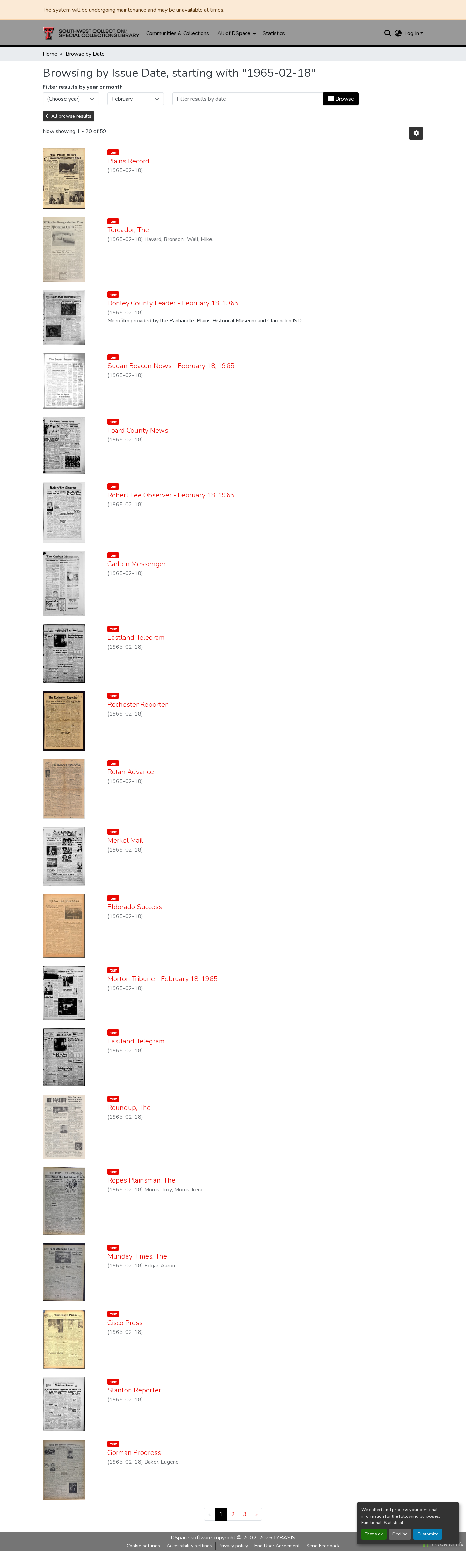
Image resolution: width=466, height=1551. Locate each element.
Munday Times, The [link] (137, 1256)
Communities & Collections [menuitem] (177, 33)
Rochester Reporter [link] (137, 704)
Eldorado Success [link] (134, 907)
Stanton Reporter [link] (134, 1390)
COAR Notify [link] (447, 1544)
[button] (91, 33)
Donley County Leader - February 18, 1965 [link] (172, 303)
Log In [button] (412, 33)
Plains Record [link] (128, 161)
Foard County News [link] (137, 430)
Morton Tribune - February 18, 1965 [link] (162, 978)
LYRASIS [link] (284, 1537)
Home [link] (50, 54)
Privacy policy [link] (233, 1545)
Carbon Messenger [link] (136, 564)
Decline (399, 1534)
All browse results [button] (70, 116)
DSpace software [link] (191, 1537)
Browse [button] (344, 99)
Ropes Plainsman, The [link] (141, 1180)
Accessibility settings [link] (189, 1545)
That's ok (374, 1534)
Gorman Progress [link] (134, 1452)
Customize (427, 1534)
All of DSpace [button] (233, 33)
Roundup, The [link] (129, 1107)
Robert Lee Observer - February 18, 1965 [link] (170, 495)
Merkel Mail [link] (125, 840)
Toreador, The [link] (128, 230)
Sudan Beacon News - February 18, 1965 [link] (170, 366)
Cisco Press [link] (125, 1322)
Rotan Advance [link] (130, 772)
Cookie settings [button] (143, 1545)
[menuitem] (236, 33)
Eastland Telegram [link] (136, 637)
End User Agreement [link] (277, 1545)
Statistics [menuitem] (274, 33)
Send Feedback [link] (323, 1545)
